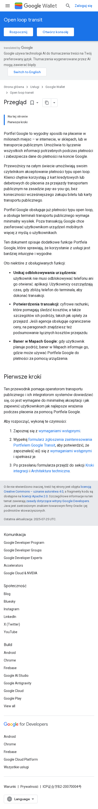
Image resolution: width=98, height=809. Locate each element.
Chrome (10, 660)
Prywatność (29, 787)
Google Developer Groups (23, 550)
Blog (7, 594)
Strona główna (14, 87)
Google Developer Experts (23, 558)
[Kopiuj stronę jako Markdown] (47, 103)
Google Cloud (14, 691)
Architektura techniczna (50, 471)
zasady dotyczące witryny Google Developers (57, 501)
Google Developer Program (24, 542)
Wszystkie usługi (16, 767)
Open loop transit (23, 20)
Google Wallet (55, 87)
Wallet (49, 6)
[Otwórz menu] (7, 5)
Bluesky (9, 601)
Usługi (34, 87)
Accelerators (13, 565)
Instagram (11, 609)
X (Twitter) (12, 624)
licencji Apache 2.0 (35, 496)
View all (9, 706)
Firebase (10, 668)
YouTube (10, 632)
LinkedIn (10, 617)
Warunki (10, 787)
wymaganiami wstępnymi (59, 431)
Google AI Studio (16, 675)
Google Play (12, 698)
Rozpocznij (18, 32)
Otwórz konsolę (55, 32)
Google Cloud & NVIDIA (20, 573)
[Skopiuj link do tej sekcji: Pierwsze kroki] (46, 377)
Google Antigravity (17, 683)
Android (10, 653)
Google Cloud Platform (21, 759)
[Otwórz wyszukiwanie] (68, 6)
